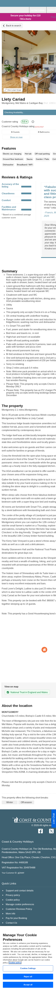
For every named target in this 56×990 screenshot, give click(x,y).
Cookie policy (15, 963)
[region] (28, 958)
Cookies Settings (28, 968)
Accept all (28, 985)
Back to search (13, 25)
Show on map (16, 137)
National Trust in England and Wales (29, 692)
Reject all (28, 977)
